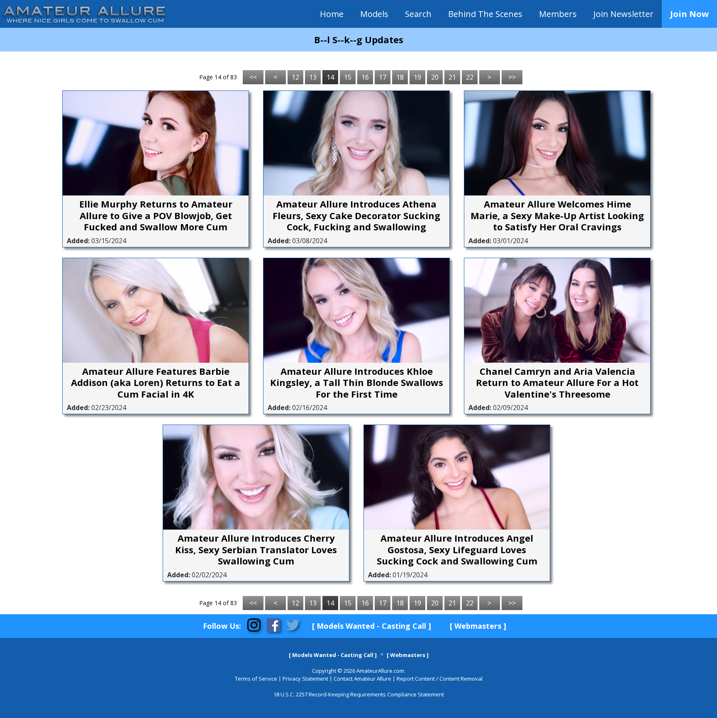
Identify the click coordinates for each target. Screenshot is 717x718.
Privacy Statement (305, 678)
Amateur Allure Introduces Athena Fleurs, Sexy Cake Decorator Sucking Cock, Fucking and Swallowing (356, 215)
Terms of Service (256, 678)
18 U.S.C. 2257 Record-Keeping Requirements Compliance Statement (358, 694)
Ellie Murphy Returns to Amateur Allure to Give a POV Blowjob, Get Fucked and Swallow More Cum (155, 215)
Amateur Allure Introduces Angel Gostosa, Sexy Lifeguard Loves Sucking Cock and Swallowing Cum (457, 549)
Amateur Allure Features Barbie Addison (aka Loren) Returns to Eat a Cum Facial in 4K (155, 383)
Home (332, 14)
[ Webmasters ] (478, 626)
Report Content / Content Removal (440, 678)
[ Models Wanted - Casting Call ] (371, 626)
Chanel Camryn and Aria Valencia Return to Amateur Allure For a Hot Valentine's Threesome (557, 383)
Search (418, 14)
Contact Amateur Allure (362, 678)
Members (558, 14)
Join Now (689, 14)
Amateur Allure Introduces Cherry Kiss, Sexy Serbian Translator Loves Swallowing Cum (256, 549)
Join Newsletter (623, 14)
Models (374, 14)
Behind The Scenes (485, 14)
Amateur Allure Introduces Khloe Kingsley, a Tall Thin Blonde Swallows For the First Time (356, 383)
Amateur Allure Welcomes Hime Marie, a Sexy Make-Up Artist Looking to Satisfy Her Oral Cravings (557, 215)
